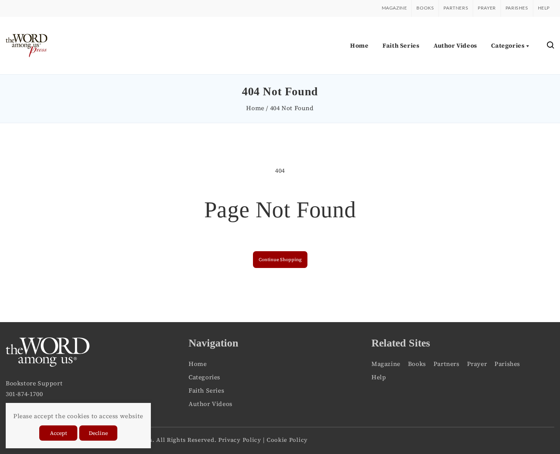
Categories (204, 377)
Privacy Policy (239, 440)
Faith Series (206, 390)
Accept (58, 433)
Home (255, 108)
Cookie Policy (287, 440)
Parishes (517, 8)
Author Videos (210, 403)
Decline (98, 433)
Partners (455, 8)
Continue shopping (280, 260)
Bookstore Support (34, 383)
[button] (550, 45)
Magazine (394, 8)
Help (544, 8)
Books (425, 8)
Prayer (487, 8)
